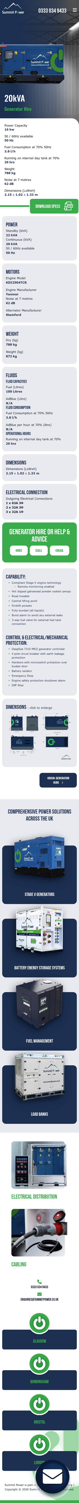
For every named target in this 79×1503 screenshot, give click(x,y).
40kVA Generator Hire (58, 780)
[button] (75, 10)
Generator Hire (18, 108)
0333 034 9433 (52, 10)
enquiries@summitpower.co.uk (39, 1299)
